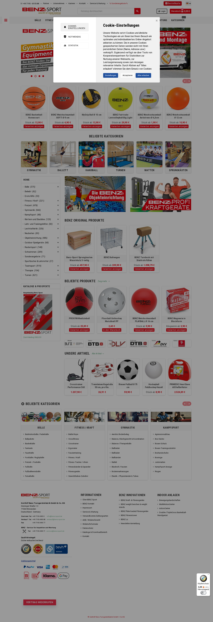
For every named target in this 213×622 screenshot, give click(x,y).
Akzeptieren (128, 75)
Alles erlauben (143, 75)
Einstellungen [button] (110, 75)
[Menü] (208, 575)
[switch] (203, 593)
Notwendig (72, 36)
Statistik (71, 45)
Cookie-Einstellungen (74, 27)
